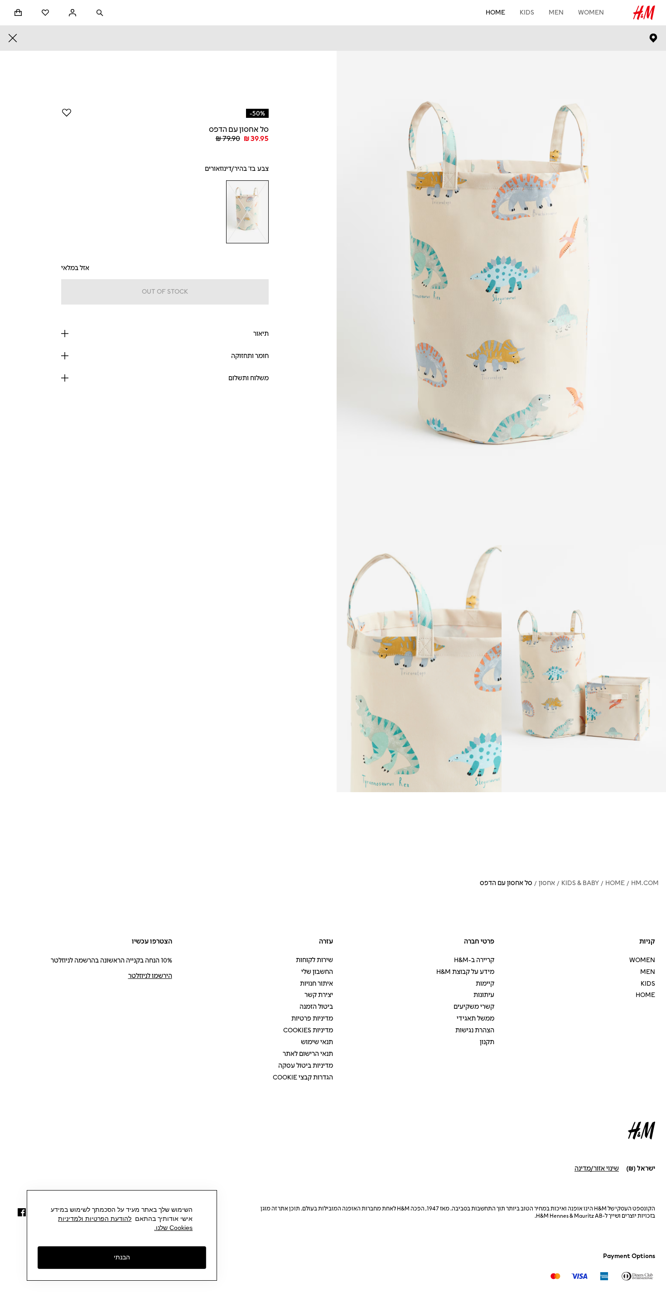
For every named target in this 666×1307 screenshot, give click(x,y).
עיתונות (483, 995)
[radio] (247, 211)
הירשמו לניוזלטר (150, 976)
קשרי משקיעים (474, 1007)
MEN (556, 12)
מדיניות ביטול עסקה (305, 1065)
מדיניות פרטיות (312, 1018)
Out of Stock (165, 291)
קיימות (485, 983)
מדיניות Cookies (308, 1030)
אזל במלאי (75, 268)
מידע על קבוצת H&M (465, 972)
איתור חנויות (316, 983)
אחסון (547, 883)
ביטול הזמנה (316, 1007)
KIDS (527, 12)
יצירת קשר (318, 995)
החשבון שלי (317, 972)
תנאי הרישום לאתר (308, 1054)
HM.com (645, 883)
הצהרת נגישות (474, 1030)
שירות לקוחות (314, 960)
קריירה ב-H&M (474, 960)
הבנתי (122, 1257)
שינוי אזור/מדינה (596, 1168)
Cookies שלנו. (173, 1227)
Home (495, 12)
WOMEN (591, 12)
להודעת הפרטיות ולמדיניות (94, 1218)
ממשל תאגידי (475, 1018)
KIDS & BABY (580, 883)
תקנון (487, 1042)
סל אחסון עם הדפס (506, 883)
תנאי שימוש (317, 1042)
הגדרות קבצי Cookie (303, 1077)
